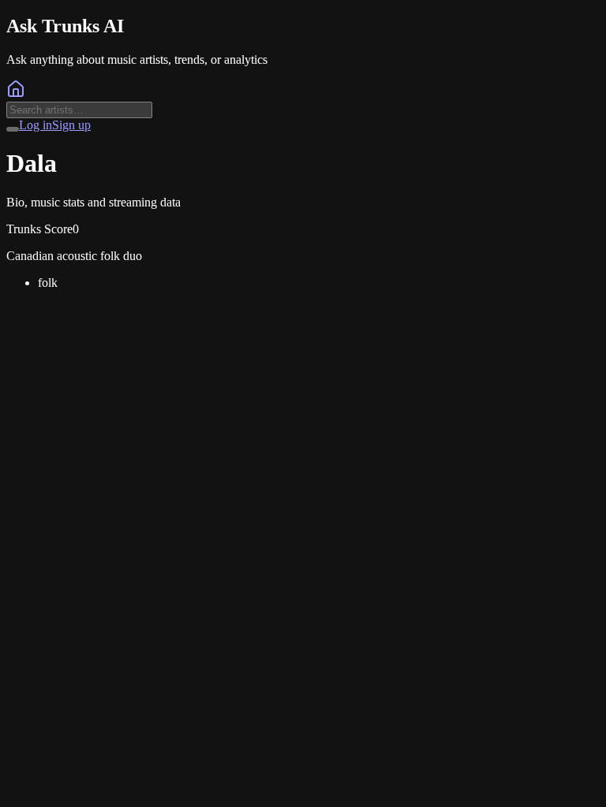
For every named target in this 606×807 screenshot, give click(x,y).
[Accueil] (15, 94)
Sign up (71, 125)
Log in (35, 125)
